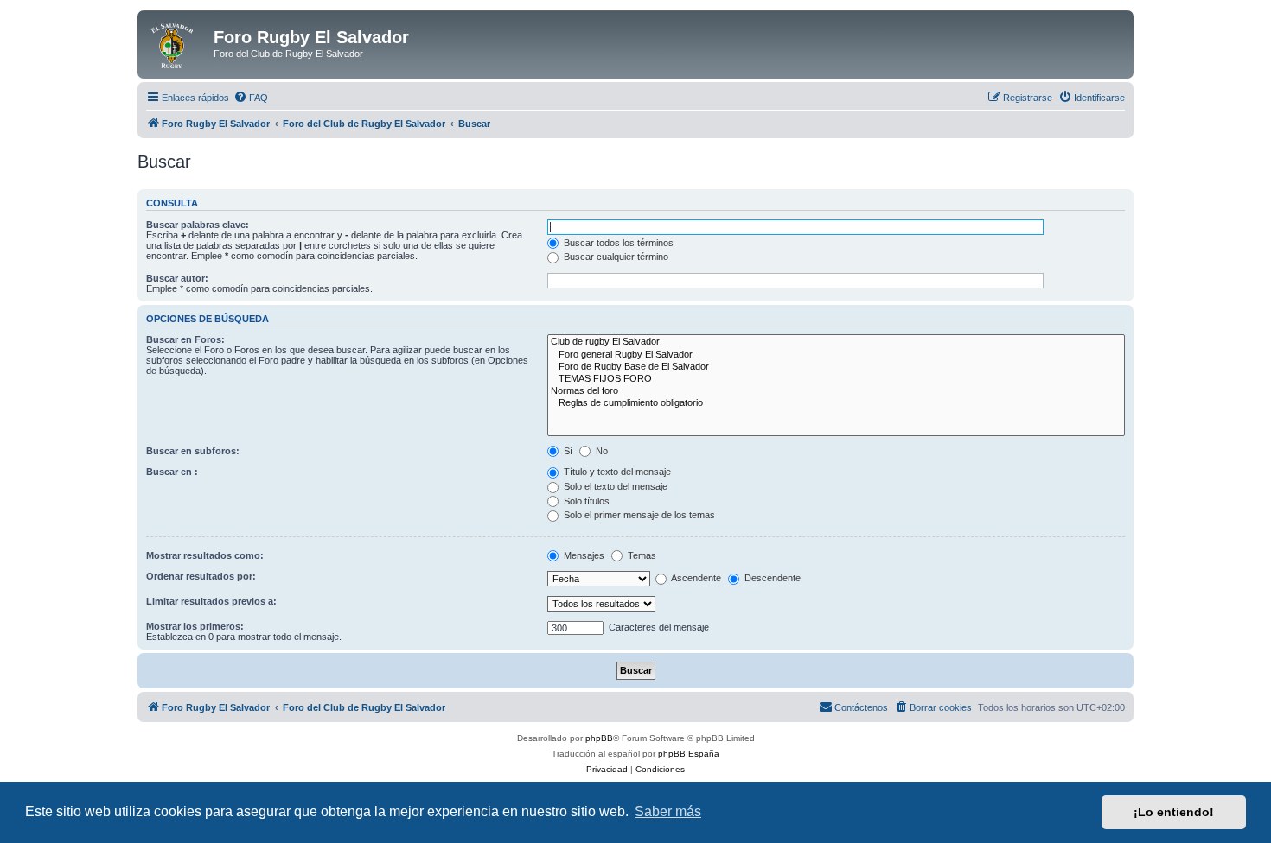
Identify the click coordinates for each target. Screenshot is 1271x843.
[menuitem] (250, 97)
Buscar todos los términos (617, 243)
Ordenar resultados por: (201, 576)
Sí (566, 451)
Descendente (771, 578)
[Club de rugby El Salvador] (836, 342)
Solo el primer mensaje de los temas (638, 515)
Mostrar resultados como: (205, 555)
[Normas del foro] (836, 391)
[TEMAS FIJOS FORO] (836, 379)
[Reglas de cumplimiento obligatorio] (836, 403)
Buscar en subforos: (193, 451)
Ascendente (695, 578)
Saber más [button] (668, 811)
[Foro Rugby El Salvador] (178, 42)
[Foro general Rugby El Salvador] (836, 355)
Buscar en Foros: (185, 339)
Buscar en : (172, 471)
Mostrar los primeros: (195, 626)
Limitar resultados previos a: (211, 601)
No (600, 451)
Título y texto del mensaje (616, 471)
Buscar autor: (177, 278)
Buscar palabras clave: (197, 224)
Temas (640, 555)
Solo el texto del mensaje (614, 486)
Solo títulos (585, 501)
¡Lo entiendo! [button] (1174, 812)
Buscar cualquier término (614, 256)
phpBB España (688, 753)
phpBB (599, 738)
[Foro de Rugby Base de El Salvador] (836, 367)
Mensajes (582, 555)
